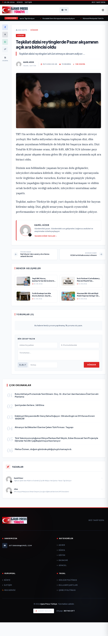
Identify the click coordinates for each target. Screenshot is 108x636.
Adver (62, 545)
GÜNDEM (34, 30)
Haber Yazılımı (45, 611)
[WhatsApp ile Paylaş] (5, 42)
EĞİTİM (62, 555)
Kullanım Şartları (68, 585)
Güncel (63, 565)
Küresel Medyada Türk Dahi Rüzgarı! (90, 18)
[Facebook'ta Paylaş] (5, 27)
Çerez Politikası (67, 590)
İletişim (28, 2)
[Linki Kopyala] (5, 49)
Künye (20, 2)
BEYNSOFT (69, 611)
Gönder (91, 365)
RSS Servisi (9, 590)
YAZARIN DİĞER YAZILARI (44, 236)
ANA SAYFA (22, 30)
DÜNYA (62, 550)
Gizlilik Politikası (68, 580)
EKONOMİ (63, 560)
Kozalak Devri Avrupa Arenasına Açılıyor (51, 18)
